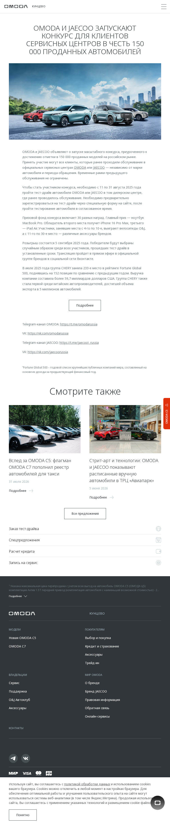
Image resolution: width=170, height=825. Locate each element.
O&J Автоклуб (19, 700)
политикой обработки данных (87, 784)
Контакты (16, 728)
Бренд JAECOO (96, 691)
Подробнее (85, 305)
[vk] (25, 758)
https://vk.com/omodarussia (48, 333)
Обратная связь (97, 708)
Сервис (14, 683)
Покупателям (94, 629)
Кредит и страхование (102, 646)
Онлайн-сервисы (97, 716)
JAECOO (99, 167)
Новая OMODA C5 (22, 638)
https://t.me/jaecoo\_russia (79, 342)
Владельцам (18, 675)
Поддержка (18, 691)
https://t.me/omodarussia (78, 324)
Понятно (22, 815)
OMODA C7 (17, 646)
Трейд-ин (92, 663)
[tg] (13, 758)
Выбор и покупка (98, 638)
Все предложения (85, 513)
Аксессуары (93, 654)
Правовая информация (102, 700)
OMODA (80, 167)
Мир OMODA (93, 675)
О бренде (92, 683)
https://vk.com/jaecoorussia (48, 352)
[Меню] (164, 6)
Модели (15, 629)
